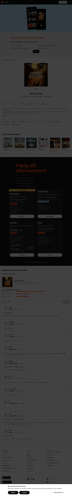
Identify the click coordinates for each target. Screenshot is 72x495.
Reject (13, 492)
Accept (24, 492)
